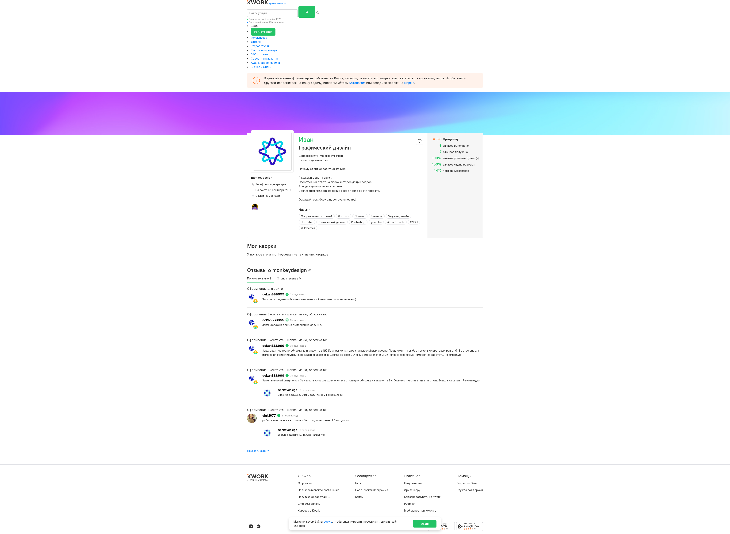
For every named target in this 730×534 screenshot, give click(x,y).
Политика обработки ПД (314, 496)
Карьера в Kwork (309, 510)
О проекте (305, 483)
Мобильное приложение (420, 510)
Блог (358, 483)
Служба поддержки (470, 490)
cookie (328, 521)
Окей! (425, 523)
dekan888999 (273, 294)
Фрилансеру (259, 37)
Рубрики (409, 503)
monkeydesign (287, 390)
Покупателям (413, 483)
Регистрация (263, 31)
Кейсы (359, 496)
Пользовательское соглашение (318, 490)
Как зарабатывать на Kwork (422, 496)
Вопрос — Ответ (468, 483)
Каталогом (357, 83)
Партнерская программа (371, 490)
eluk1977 (269, 415)
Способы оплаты (309, 503)
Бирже (409, 83)
